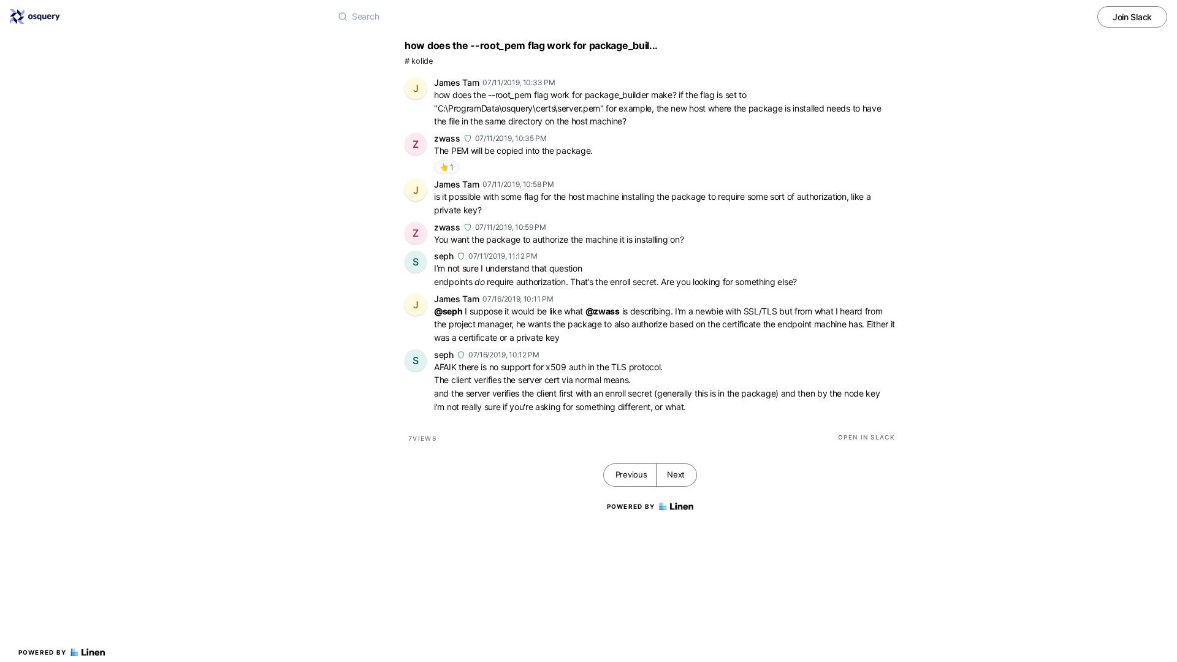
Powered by (42, 652)
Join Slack (1132, 17)
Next (676, 474)
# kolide (419, 61)
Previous (631, 474)
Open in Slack (866, 437)
